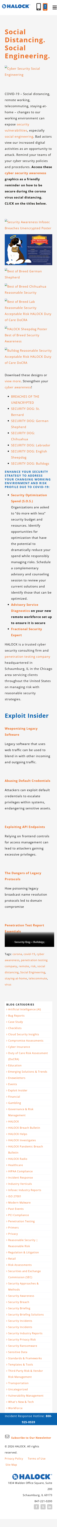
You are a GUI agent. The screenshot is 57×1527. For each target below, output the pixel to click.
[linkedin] (49, 1506)
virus (8, 984)
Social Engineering (32, 972)
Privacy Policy (14, 1458)
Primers (13, 1227)
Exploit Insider (18, 1090)
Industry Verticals (20, 1184)
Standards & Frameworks (25, 1358)
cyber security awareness (25, 173)
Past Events (16, 1209)
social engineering (19, 136)
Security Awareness (21, 1296)
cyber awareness (18, 387)
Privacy (13, 1234)
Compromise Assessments (26, 1040)
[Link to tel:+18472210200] (38, 6)
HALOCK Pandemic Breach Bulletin (25, 1149)
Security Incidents (20, 1321)
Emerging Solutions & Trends (27, 1071)
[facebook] (36, 1506)
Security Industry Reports (25, 1333)
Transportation (18, 1383)
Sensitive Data (17, 1352)
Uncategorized (18, 1389)
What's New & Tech (21, 1402)
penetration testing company (27, 656)
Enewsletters (16, 1078)
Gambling (14, 1103)
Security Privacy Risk (22, 1339)
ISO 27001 (14, 1196)
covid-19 (29, 954)
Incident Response (20, 1177)
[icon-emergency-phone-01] (45, 5)
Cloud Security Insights (23, 1034)
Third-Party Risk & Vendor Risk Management (25, 1374)
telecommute (38, 978)
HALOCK (13, 1121)
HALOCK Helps (17, 1134)
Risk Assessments (20, 1265)
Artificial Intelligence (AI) (24, 1009)
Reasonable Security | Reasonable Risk (23, 1243)
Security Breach (18, 1302)
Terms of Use (37, 1458)
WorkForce (15, 1408)
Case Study (15, 1022)
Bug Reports (16, 1015)
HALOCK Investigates (22, 1140)
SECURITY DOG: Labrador (30, 445)
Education (15, 1065)
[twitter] (43, 1506)
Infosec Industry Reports (24, 1190)
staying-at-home (16, 978)
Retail (12, 1258)
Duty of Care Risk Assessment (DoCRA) (28, 1056)
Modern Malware (19, 1202)
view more (13, 381)
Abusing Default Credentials (27, 780)
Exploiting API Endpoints (25, 827)
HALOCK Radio (17, 1159)
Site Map (11, 1464)
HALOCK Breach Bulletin (24, 1128)
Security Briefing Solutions (26, 1314)
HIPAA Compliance (20, 1171)
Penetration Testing (21, 1221)
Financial (14, 1096)
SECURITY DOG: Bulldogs (30, 463)
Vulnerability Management (26, 1395)
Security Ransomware (22, 1346)
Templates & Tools (20, 1364)
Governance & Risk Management (20, 1112)
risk (33, 966)
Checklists (15, 1028)
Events (12, 1084)
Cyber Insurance (19, 1047)
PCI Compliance (18, 1215)
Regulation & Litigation (23, 1252)
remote (24, 966)
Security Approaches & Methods (23, 1286)
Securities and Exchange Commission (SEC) (24, 1274)
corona (17, 954)
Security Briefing (19, 1308)
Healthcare (15, 1165)
